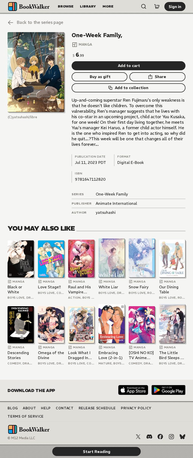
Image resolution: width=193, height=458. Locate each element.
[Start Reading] (36, 72)
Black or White (15, 289)
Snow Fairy (139, 287)
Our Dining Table (168, 289)
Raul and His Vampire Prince (79, 289)
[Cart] (156, 6)
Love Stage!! (49, 287)
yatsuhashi (106, 212)
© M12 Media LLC (21, 438)
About (29, 408)
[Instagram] (171, 437)
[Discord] (149, 437)
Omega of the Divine (51, 355)
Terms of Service (25, 416)
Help (46, 408)
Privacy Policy (136, 408)
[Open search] (143, 6)
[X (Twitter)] (138, 437)
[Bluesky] (182, 437)
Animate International (116, 203)
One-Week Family (112, 194)
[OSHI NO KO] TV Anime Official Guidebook (141, 355)
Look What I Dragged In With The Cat (80, 355)
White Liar (108, 287)
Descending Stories (18, 355)
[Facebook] (160, 437)
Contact (65, 408)
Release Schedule (97, 408)
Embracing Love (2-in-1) (111, 355)
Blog (13, 408)
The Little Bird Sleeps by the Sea (172, 355)
